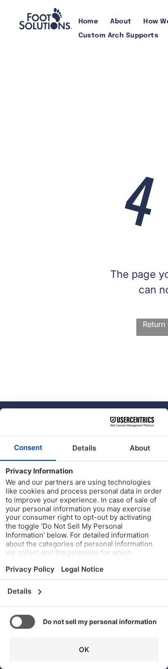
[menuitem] (88, 22)
